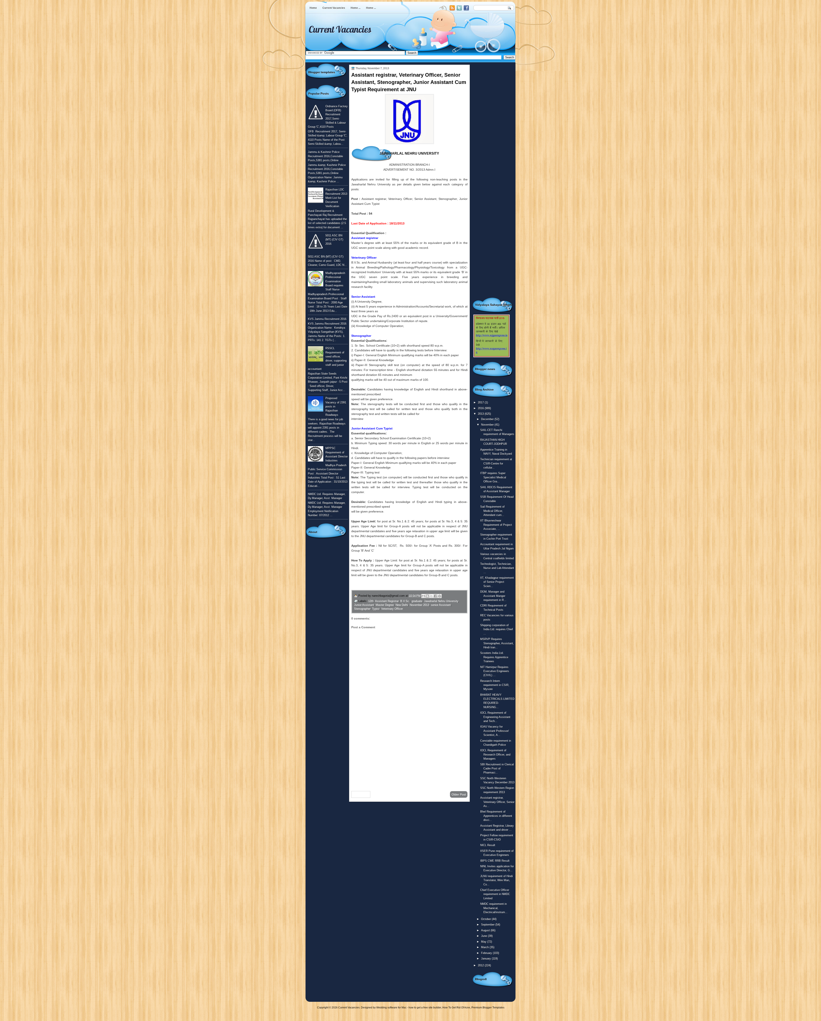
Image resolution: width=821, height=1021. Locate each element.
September (488, 924)
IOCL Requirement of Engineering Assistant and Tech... (495, 717)
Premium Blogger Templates (487, 1007)
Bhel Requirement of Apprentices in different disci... (496, 816)
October (486, 919)
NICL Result (487, 845)
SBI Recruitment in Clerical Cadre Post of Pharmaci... (497, 768)
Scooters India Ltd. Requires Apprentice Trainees (494, 657)
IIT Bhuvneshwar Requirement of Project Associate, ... (496, 524)
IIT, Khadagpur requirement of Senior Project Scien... (497, 582)
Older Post (459, 794)
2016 (481, 408)
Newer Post (361, 794)
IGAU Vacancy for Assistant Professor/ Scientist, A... (494, 731)
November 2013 (419, 604)
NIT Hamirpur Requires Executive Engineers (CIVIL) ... (494, 671)
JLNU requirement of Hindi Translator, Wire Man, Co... (496, 880)
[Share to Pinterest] (439, 596)
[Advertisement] (409, 754)
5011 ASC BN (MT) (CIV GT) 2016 (334, 239)
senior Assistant (441, 604)
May (484, 941)
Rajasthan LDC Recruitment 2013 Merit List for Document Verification (336, 198)
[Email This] (423, 596)
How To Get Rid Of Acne (456, 1007)
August (486, 930)
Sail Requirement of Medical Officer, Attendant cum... (492, 511)
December (488, 419)
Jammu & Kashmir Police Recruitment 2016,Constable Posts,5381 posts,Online (325, 156)
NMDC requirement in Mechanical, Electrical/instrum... (494, 908)
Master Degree (385, 604)
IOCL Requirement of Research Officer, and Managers (495, 754)
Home (313, 7)
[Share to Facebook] (435, 596)
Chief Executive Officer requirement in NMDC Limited (495, 894)
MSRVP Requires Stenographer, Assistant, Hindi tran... (497, 643)
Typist (375, 608)
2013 (481, 413)
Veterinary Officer (392, 608)
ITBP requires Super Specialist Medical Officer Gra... (493, 477)
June (484, 936)
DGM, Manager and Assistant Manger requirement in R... (493, 596)
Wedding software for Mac (391, 1007)
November (488, 424)
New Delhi (402, 604)
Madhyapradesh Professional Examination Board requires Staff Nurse (335, 281)
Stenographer (362, 608)
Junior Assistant (364, 604)
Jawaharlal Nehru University (441, 601)
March (485, 947)
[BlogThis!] (427, 596)
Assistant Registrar (387, 601)
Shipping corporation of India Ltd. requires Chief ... (496, 629)
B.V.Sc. (405, 601)
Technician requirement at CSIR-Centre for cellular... (496, 463)
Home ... (355, 7)
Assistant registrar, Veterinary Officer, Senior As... (497, 802)
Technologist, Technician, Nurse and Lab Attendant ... (497, 568)
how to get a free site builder (425, 1007)
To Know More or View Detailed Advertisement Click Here (403, 585)
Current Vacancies (333, 7)
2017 (481, 402)
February (487, 953)
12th (371, 601)
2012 (481, 965)
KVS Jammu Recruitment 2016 (327, 319)
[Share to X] (431, 596)
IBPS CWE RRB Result (494, 860)
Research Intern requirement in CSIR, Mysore (494, 685)
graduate (417, 601)
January (486, 958)
